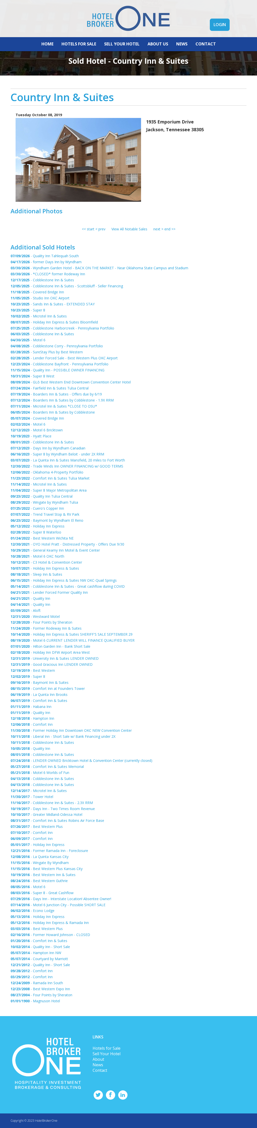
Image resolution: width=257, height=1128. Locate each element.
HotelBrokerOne (46, 1120)
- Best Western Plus (37, 826)
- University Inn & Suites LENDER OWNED (55, 658)
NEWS (181, 44)
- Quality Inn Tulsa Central (42, 496)
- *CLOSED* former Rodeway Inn (48, 274)
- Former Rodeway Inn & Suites (46, 628)
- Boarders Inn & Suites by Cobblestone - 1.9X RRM (62, 400)
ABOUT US (158, 44)
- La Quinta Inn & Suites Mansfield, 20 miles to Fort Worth (68, 460)
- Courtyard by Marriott (39, 958)
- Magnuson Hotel (35, 1001)
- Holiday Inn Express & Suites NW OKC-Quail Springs (64, 580)
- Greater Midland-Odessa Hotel (46, 814)
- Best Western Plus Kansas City (47, 868)
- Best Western (33, 670)
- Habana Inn (31, 706)
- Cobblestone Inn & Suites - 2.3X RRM (52, 802)
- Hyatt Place (31, 436)
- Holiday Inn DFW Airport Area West (50, 652)
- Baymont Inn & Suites (40, 682)
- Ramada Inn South (37, 982)
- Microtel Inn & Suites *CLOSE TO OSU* (54, 406)
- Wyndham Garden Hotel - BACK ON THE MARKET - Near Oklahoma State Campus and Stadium (99, 268)
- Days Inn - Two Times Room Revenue (53, 808)
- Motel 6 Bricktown (37, 430)
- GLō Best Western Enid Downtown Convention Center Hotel (71, 382)
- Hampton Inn (32, 718)
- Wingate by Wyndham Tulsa (44, 502)
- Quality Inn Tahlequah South (45, 255)
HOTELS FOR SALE (78, 44)
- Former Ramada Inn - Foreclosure (49, 850)
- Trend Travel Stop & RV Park (45, 514)
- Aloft (26, 610)
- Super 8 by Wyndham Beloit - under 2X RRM (57, 454)
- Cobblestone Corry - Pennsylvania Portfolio (57, 346)
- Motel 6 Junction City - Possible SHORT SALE (58, 904)
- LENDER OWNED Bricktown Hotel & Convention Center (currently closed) (81, 760)
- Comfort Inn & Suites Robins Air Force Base (57, 820)
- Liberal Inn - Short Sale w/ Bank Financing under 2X (63, 736)
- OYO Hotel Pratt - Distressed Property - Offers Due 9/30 (67, 544)
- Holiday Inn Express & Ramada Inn (50, 922)
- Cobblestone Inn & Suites (42, 280)
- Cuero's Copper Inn (37, 508)
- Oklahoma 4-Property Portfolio (47, 472)
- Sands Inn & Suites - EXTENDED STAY (53, 304)
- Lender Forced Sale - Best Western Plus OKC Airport (64, 358)
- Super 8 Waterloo (36, 532)
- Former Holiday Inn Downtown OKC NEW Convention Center (71, 730)
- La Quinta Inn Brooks (39, 694)
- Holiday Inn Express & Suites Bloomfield (54, 322)
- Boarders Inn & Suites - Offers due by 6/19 (56, 394)
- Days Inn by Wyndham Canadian (48, 448)
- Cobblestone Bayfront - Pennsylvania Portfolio (59, 364)
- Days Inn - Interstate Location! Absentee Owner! (61, 898)
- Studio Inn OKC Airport (40, 298)
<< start (88, 229)
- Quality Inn (30, 598)
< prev (100, 229)
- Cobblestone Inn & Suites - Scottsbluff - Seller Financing (67, 286)
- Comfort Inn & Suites (39, 700)
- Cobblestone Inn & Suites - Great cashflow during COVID (68, 586)
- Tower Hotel (32, 796)
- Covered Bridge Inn (37, 292)
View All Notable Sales (129, 229)
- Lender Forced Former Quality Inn (49, 592)
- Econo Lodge (32, 910)
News (98, 1065)
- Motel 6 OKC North (37, 556)
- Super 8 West (32, 376)
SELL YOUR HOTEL (122, 44)
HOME (47, 44)
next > (158, 229)
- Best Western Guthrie (39, 880)
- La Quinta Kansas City (40, 856)
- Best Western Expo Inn (40, 988)
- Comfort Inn (32, 724)
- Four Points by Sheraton (41, 622)
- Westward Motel (35, 616)
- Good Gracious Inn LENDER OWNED (52, 664)
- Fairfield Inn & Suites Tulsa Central (50, 388)
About (98, 1059)
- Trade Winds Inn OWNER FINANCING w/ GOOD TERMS (67, 466)
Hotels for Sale (106, 1048)
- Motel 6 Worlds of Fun (40, 772)
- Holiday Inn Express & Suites (45, 568)
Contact (100, 1070)
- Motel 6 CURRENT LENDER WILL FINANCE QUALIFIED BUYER (73, 640)
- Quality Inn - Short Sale (40, 946)
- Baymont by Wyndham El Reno (47, 520)
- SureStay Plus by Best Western (47, 352)
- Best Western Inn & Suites (43, 874)
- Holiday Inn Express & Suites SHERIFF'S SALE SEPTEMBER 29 (72, 634)
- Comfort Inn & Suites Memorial (47, 766)
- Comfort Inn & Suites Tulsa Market (50, 478)
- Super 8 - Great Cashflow (42, 892)
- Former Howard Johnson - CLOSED (50, 934)
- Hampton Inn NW (36, 952)
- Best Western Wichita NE (42, 538)
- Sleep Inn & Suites (36, 574)
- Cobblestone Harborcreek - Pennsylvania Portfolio (62, 328)
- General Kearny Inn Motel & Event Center (55, 550)
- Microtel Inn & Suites (39, 316)
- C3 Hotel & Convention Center (46, 562)
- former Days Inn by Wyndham (46, 261)
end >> (169, 229)
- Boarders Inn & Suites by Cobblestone (53, 412)
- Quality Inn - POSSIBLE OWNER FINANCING (57, 370)
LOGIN (220, 24)
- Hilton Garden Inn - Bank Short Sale (50, 646)
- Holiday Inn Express (38, 526)
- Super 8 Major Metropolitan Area (49, 490)
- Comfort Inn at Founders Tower (48, 688)
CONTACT (206, 44)
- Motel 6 (28, 340)
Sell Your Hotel (106, 1053)
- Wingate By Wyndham (40, 862)
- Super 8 (28, 310)
